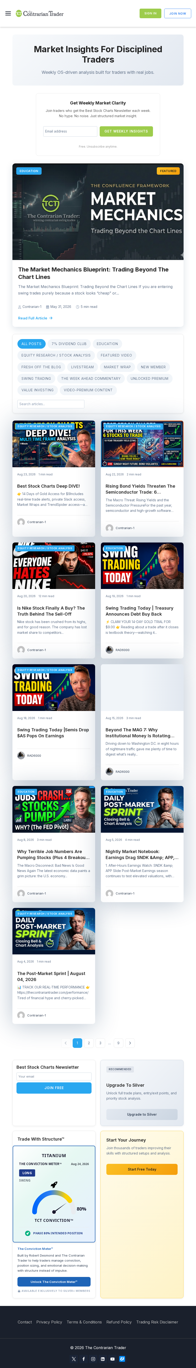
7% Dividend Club (69, 344)
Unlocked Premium (150, 378)
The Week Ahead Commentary (91, 378)
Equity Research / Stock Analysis (56, 355)
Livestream (82, 367)
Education (107, 344)
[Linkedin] (103, 1359)
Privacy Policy (49, 1322)
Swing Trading (36, 378)
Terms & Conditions (84, 1322)
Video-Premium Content (88, 390)
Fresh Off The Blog (41, 367)
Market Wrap (117, 367)
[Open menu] (9, 13)
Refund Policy (119, 1322)
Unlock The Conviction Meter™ (54, 1282)
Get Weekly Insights (126, 131)
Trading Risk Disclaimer (157, 1322)
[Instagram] (93, 1359)
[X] (74, 1359)
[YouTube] (112, 1359)
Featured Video (116, 355)
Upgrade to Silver (142, 1114)
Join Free (54, 1088)
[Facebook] (83, 1359)
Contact (25, 1322)
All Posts (32, 344)
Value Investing (38, 390)
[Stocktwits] (122, 1359)
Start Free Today (142, 1169)
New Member (153, 367)
